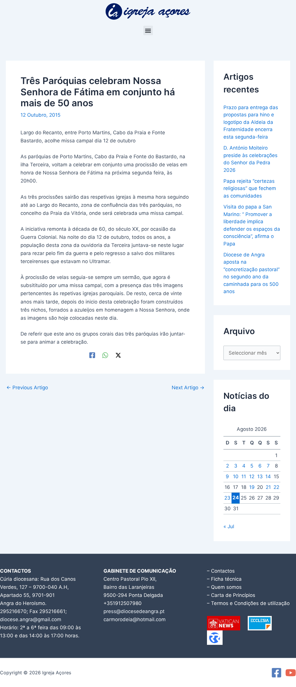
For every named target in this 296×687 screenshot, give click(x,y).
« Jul (228, 526)
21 (268, 487)
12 (251, 476)
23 (227, 498)
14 (268, 476)
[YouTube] (290, 672)
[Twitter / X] (118, 355)
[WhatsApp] (105, 355)
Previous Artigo (27, 387)
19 (252, 487)
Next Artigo (188, 387)
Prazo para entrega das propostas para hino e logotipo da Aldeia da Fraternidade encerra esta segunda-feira (250, 122)
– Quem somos (224, 587)
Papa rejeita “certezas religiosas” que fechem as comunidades (249, 188)
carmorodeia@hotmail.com (134, 619)
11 (243, 476)
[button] (148, 30)
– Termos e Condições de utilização (248, 603)
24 (235, 497)
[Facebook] (92, 355)
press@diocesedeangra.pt (133, 611)
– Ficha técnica (224, 579)
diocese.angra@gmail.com (30, 619)
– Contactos (221, 571)
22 (276, 487)
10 (235, 476)
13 (260, 476)
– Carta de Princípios (231, 595)
